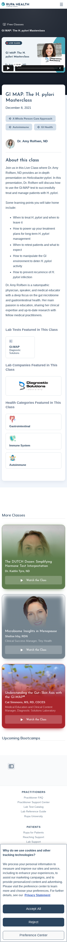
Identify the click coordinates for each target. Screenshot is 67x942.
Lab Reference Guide (33, 811)
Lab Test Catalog (34, 806)
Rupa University (33, 816)
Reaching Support (33, 837)
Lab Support (33, 841)
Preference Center (33, 935)
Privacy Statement (37, 895)
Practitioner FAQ (33, 797)
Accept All (33, 909)
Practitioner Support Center (33, 802)
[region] (33, 893)
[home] (15, 4)
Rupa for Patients (33, 832)
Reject (33, 922)
